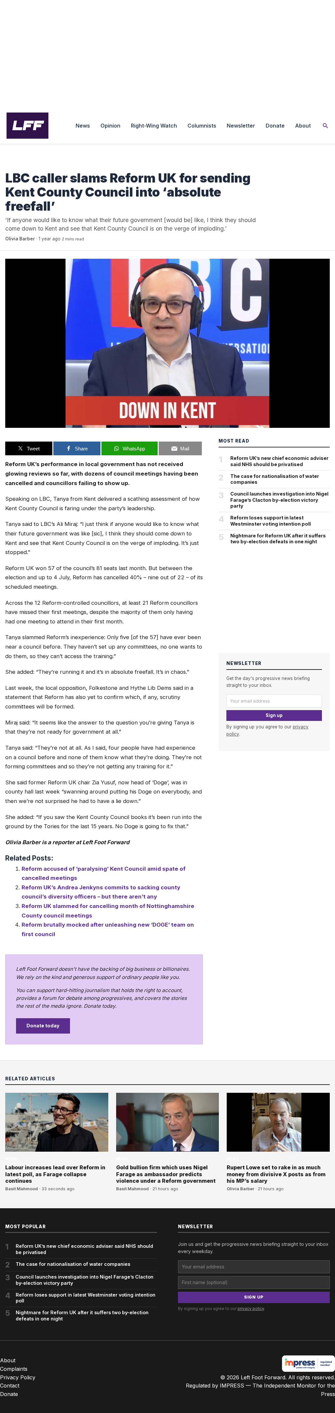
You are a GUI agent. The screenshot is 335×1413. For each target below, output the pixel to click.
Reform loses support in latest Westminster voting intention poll (270, 521)
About (303, 125)
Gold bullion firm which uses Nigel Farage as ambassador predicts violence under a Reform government (166, 1174)
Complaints (13, 1369)
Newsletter (241, 125)
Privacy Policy (17, 1377)
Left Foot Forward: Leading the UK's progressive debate (27, 126)
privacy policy (251, 1308)
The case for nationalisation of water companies (274, 479)
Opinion (110, 125)
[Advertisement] (167, 53)
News (83, 125)
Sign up (274, 715)
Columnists (201, 125)
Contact (9, 1385)
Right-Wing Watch (154, 125)
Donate (275, 125)
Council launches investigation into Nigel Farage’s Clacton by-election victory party (279, 500)
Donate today (43, 1025)
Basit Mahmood (21, 1188)
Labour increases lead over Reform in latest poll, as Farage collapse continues (55, 1174)
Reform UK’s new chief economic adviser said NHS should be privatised (279, 461)
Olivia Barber (20, 238)
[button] (325, 126)
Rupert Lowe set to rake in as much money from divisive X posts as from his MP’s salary (276, 1174)
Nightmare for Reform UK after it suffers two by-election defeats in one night (278, 539)
